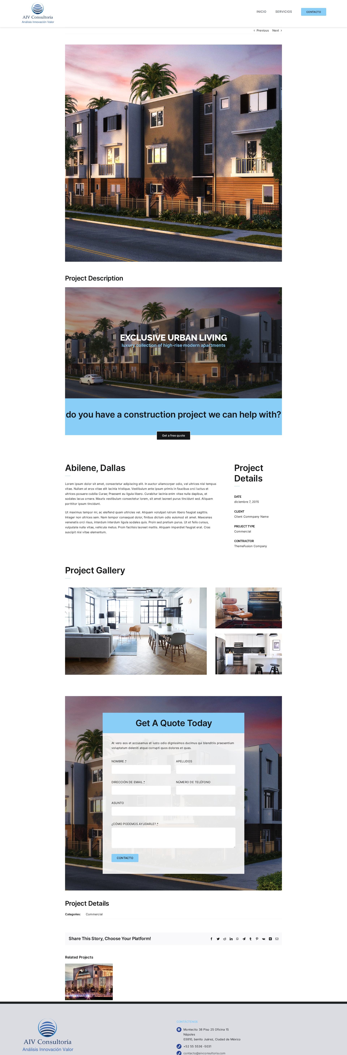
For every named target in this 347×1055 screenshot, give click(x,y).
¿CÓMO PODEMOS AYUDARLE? (135, 824)
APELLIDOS (184, 761)
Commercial (242, 531)
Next (275, 30)
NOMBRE (119, 761)
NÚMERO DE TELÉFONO (193, 782)
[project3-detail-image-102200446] (136, 589)
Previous (263, 30)
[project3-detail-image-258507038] (248, 635)
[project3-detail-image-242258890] (248, 589)
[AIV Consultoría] (38, 4)
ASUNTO (118, 803)
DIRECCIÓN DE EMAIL (128, 782)
